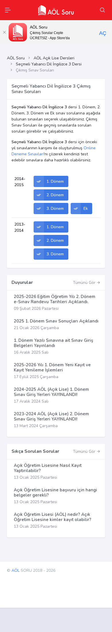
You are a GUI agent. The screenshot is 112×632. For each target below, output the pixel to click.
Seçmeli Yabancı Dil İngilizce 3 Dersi (49, 64)
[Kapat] (4, 32)
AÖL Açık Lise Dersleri (54, 58)
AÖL (15, 570)
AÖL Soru (16, 58)
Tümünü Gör (84, 282)
